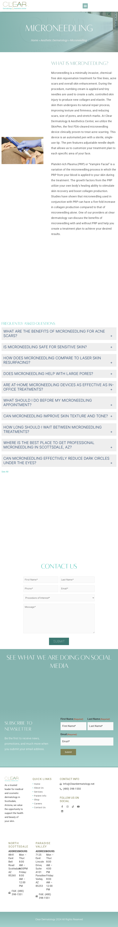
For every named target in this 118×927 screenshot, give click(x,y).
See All (5, 471)
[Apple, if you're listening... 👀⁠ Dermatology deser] (14, 698)
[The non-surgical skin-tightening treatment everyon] (44, 681)
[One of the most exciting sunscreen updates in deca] (14, 681)
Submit (59, 641)
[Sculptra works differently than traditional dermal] (74, 681)
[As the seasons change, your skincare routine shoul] (44, 698)
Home (34, 40)
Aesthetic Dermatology (54, 40)
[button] (85, 5)
